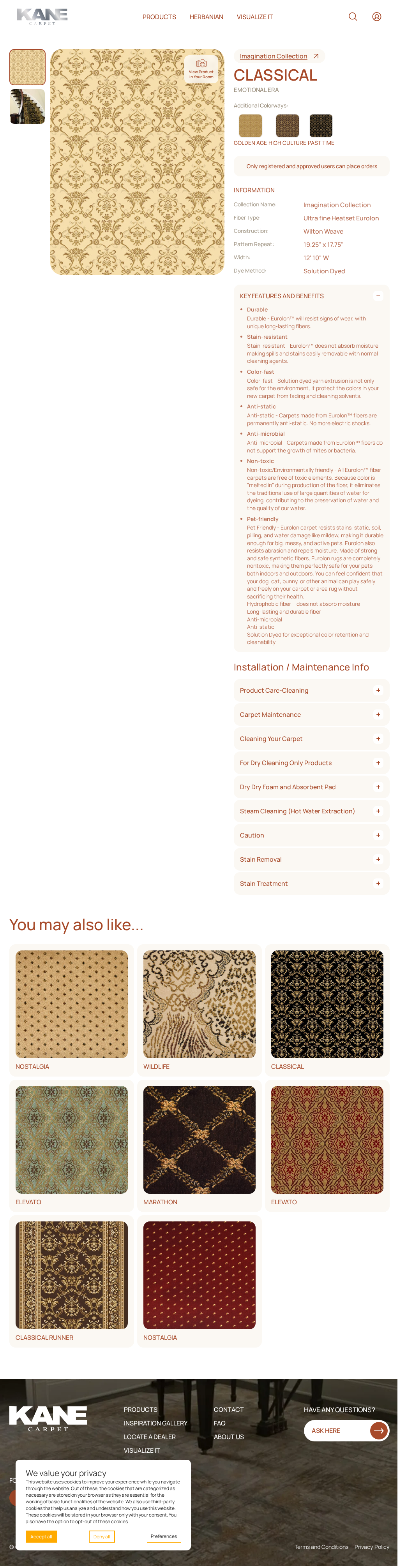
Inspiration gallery (155, 1423)
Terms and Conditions (321, 1546)
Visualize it (255, 16)
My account (377, 17)
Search (353, 17)
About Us (229, 1436)
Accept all (41, 1536)
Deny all (102, 1536)
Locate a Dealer (150, 1436)
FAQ (220, 1423)
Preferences (164, 1536)
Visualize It (142, 1450)
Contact (229, 1409)
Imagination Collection (273, 56)
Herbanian (206, 16)
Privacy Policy (372, 1546)
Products (159, 16)
